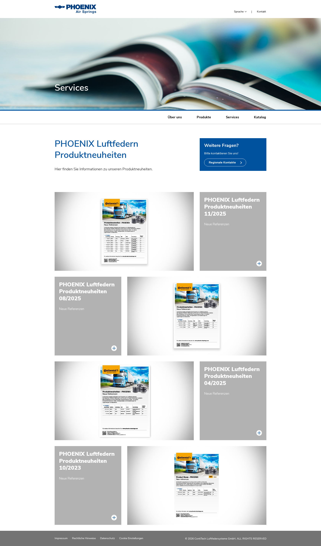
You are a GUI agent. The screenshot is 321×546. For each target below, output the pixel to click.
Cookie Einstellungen (131, 538)
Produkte (204, 117)
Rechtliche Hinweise (84, 538)
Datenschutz (107, 538)
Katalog (260, 117)
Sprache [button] (239, 11)
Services (232, 117)
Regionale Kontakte (223, 162)
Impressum (61, 538)
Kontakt (261, 11)
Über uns (175, 117)
